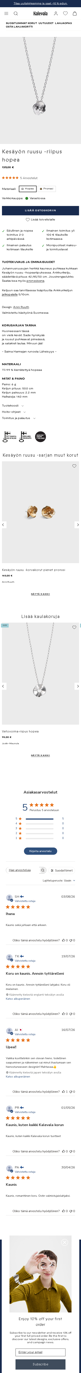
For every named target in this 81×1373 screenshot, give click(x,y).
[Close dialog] (64, 1242)
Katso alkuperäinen (18, 999)
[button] (6, 13)
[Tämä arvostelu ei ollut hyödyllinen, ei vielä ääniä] (70, 940)
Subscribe (40, 1364)
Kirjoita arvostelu (40, 851)
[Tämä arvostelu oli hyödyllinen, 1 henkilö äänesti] (63, 1092)
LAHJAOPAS (63, 23)
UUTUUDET (46, 23)
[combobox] (59, 880)
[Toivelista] (65, 13)
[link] (56, 13)
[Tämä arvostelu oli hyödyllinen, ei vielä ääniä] (63, 940)
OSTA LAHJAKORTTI (19, 27)
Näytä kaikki (40, 594)
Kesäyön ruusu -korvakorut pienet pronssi (33, 570)
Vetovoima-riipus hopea (20, 731)
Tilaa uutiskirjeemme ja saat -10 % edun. (40, 3)
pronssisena (35, 281)
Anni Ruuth (21, 307)
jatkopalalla (9, 294)
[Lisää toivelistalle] (74, 466)
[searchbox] (22, 870)
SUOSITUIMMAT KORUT (21, 23)
